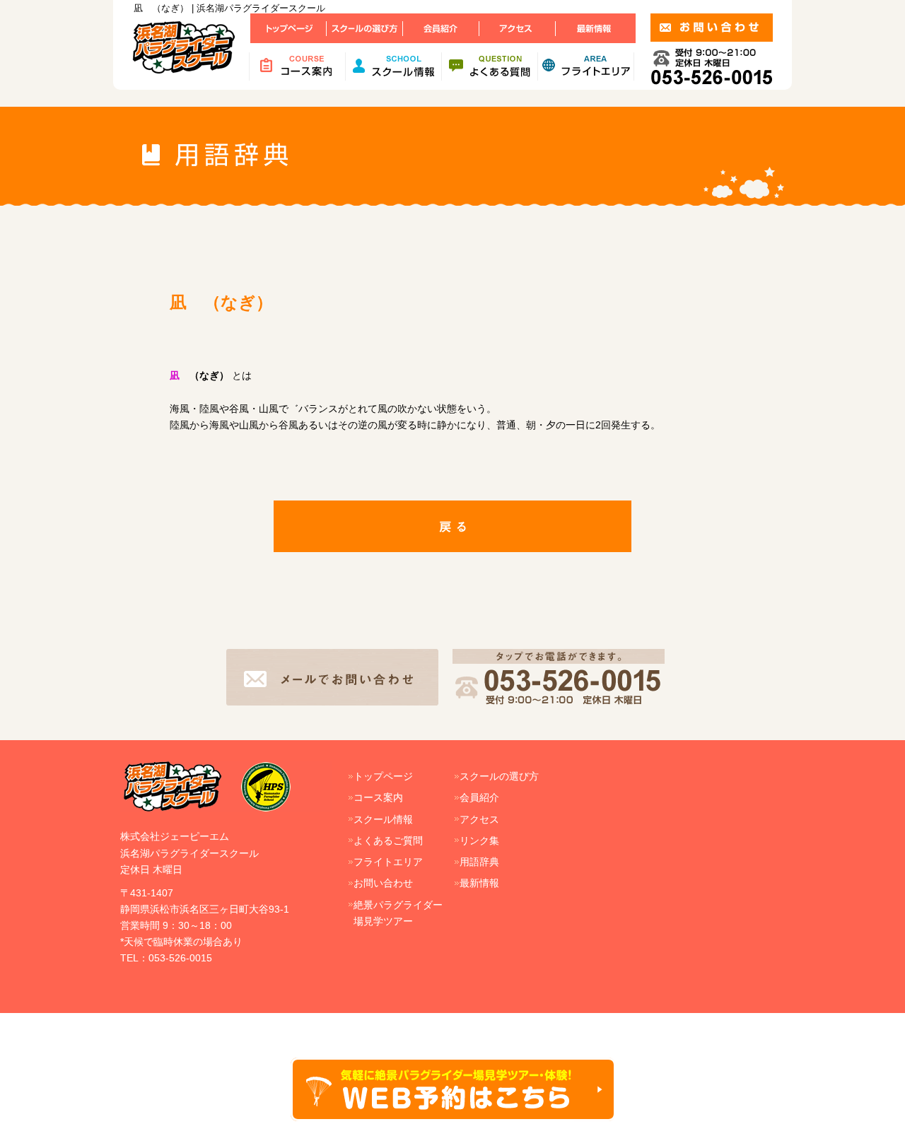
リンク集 (479, 840)
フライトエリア (388, 861)
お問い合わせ (383, 883)
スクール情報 (383, 819)
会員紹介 (479, 797)
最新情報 (479, 883)
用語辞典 (479, 861)
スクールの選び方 (499, 776)
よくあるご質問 (388, 840)
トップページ (383, 776)
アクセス (479, 819)
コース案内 (378, 797)
